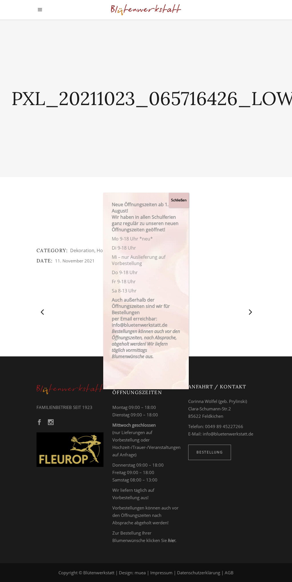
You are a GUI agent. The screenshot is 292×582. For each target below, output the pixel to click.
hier (171, 540)
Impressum (161, 572)
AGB (229, 572)
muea (140, 572)
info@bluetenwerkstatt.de (228, 434)
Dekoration (82, 250)
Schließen (178, 200)
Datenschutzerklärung (198, 572)
